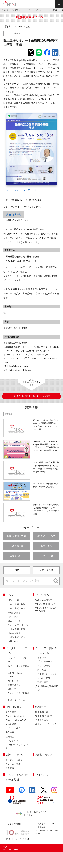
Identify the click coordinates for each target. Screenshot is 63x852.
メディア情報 (43, 665)
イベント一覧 (46, 556)
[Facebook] (22, 791)
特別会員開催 (16, 546)
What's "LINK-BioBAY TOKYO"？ (45, 609)
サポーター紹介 (13, 728)
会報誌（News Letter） (15, 675)
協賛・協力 (42, 682)
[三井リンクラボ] (45, 800)
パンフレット (12, 740)
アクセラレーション (47, 674)
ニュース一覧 (42, 653)
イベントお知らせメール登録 (17, 777)
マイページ (42, 774)
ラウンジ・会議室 (14, 760)
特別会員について (43, 716)
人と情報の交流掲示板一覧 (46, 688)
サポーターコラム (16, 700)
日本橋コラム (14, 680)
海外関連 (41, 669)
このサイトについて (46, 824)
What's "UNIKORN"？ (45, 604)
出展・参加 (46, 546)
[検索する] (56, 581)
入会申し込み (41, 720)
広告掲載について (45, 827)
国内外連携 (11, 724)
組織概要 (10, 736)
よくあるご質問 (14, 824)
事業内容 (10, 732)
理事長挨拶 (11, 712)
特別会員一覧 (41, 712)
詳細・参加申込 (13, 214)
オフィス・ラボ (13, 764)
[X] (44, 791)
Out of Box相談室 (43, 600)
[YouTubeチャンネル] (10, 791)
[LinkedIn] (32, 791)
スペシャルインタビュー (18, 667)
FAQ (16, 570)
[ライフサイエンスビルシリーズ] (17, 799)
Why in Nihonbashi (15, 716)
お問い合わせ (46, 570)
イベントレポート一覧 (17, 625)
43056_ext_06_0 (12, 111)
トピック (41, 657)
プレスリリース (44, 661)
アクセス (10, 768)
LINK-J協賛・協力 (46, 536)
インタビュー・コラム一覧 (17, 660)
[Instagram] (54, 791)
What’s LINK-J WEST (16, 720)
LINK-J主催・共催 (16, 536)
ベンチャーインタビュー (18, 694)
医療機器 (16, 33)
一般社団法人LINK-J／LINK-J (9, 3)
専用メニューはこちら (46, 724)
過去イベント (16, 556)
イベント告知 (43, 678)
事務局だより (14, 684)
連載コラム (13, 688)
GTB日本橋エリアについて (17, 746)
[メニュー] (59, 4)
